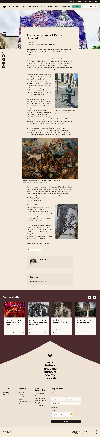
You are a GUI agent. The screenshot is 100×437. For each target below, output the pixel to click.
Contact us (22, 404)
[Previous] (89, 297)
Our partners (6, 397)
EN (70, 1)
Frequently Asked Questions (39, 395)
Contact (79, 1)
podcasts (50, 378)
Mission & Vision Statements (23, 398)
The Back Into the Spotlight (62, 322)
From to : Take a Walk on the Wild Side (15, 322)
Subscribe (76, 6)
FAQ (74, 1)
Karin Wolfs (56, 329)
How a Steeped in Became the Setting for (86, 324)
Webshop (85, 1)
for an (37, 322)
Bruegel (30, 249)
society (50, 375)
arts (50, 362)
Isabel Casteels (33, 329)
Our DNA (21, 392)
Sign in (91, 1)
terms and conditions (63, 410)
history (50, 365)
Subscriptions (6, 392)
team (25, 401)
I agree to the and (64, 410)
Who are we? (22, 394)
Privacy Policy (38, 403)
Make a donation (90, 6)
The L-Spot (55, 44)
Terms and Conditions (40, 400)
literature (50, 372)
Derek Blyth (31, 42)
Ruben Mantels (81, 329)
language (50, 368)
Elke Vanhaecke (10, 329)
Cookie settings (39, 405)
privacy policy (72, 410)
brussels (37, 249)
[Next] (94, 297)
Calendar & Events (40, 398)
